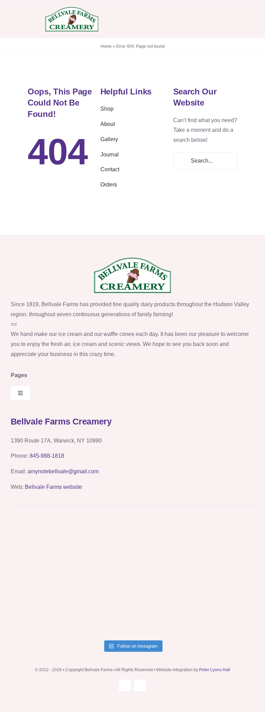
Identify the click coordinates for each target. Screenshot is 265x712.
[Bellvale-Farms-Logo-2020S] (71, 8)
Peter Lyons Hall (214, 669)
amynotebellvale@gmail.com (63, 471)
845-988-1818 (47, 456)
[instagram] (125, 685)
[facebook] (140, 685)
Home (106, 46)
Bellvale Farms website (53, 487)
